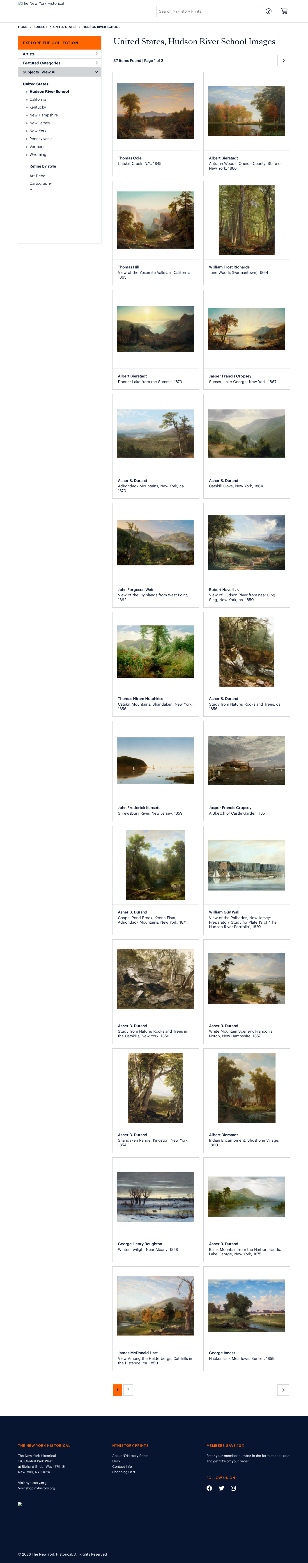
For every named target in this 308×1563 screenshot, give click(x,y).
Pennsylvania (41, 138)
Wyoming (38, 154)
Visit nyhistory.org (32, 1483)
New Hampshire (44, 115)
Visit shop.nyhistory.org (36, 1488)
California (38, 99)
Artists (28, 54)
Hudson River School (49, 91)
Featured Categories (41, 63)
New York (38, 130)
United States (35, 84)
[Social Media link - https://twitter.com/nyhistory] (218, 1489)
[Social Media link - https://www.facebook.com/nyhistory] (209, 1489)
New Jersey (40, 122)
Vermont (37, 146)
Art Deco (37, 175)
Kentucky (38, 107)
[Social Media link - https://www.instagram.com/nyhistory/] (230, 1489)
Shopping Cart (123, 1472)
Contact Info (122, 1466)
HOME (23, 27)
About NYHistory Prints (130, 1456)
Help (116, 1461)
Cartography (41, 183)
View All (49, 72)
